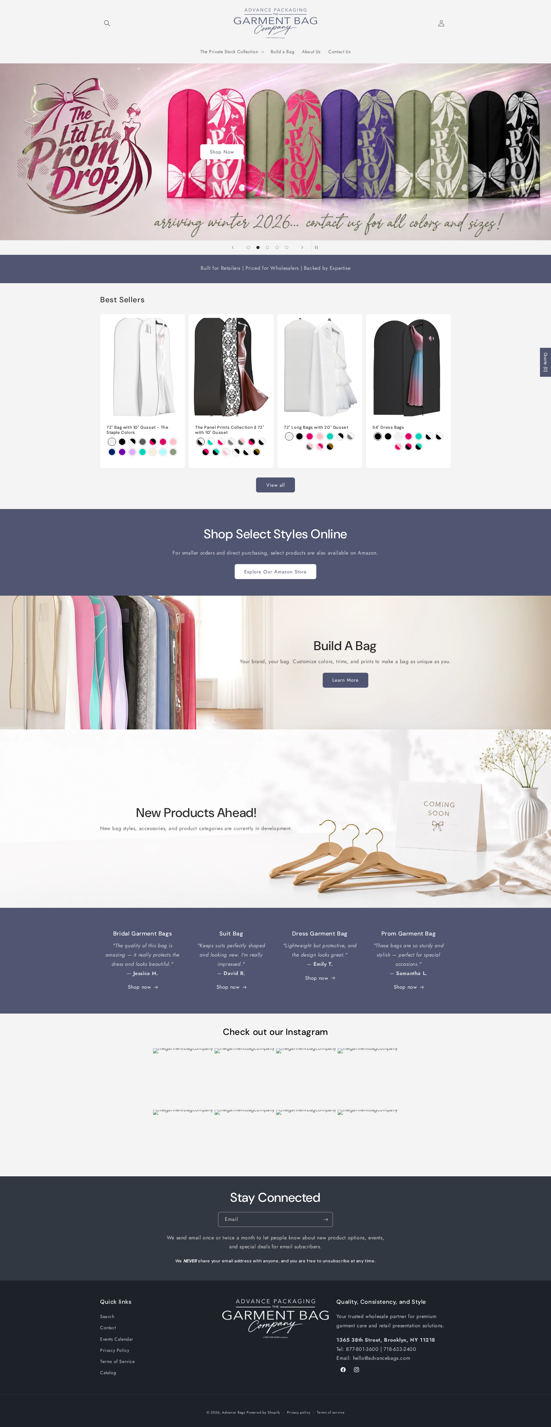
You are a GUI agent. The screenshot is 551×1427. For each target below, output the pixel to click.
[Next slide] (302, 247)
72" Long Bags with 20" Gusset (316, 427)
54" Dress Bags (388, 427)
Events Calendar (116, 1339)
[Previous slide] (233, 247)
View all (275, 485)
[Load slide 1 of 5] (248, 247)
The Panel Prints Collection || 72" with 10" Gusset (229, 430)
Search (107, 1316)
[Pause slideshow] (318, 247)
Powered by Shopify (263, 1412)
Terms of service (330, 1412)
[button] (107, 23)
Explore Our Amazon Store (275, 571)
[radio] (112, 442)
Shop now (139, 987)
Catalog (108, 1372)
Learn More (345, 680)
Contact (108, 1328)
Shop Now (222, 151)
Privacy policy (299, 1412)
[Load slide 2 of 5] (258, 247)
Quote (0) (545, 362)
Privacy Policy (114, 1350)
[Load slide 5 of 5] (286, 247)
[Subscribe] (326, 1219)
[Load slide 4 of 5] (277, 247)
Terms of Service (117, 1361)
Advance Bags (233, 1412)
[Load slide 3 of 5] (267, 247)
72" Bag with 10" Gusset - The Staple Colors (137, 430)
